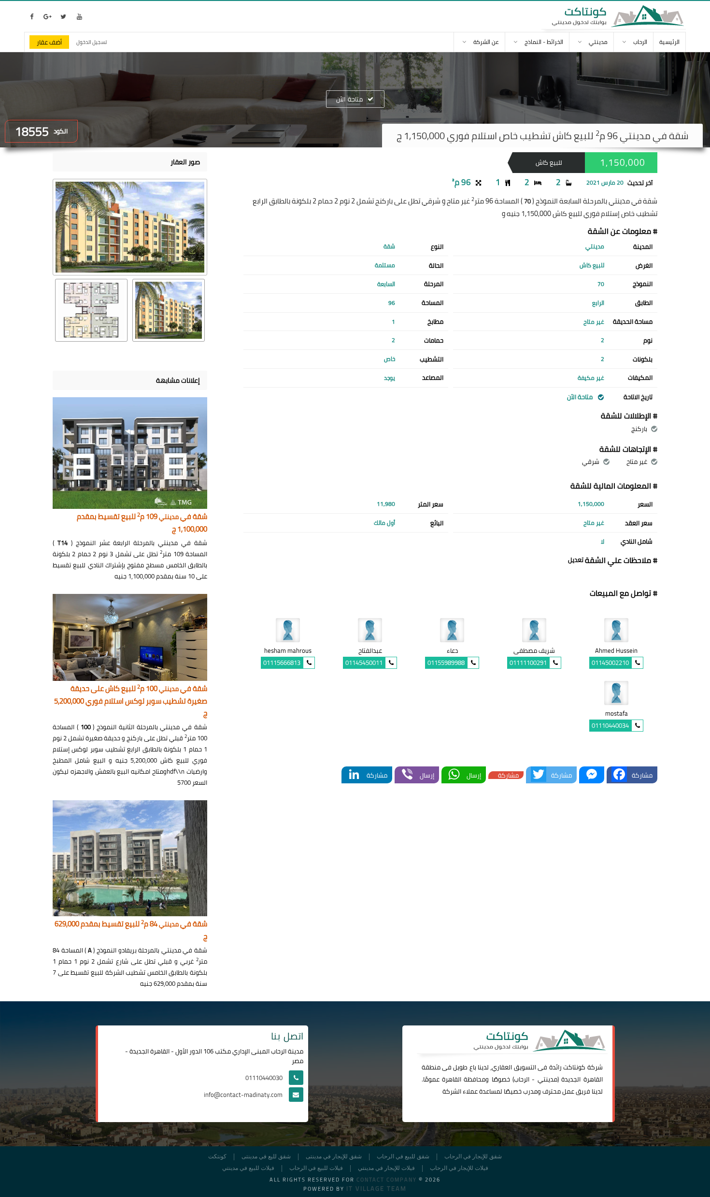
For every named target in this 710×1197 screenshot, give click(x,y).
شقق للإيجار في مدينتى (334, 1157)
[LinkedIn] (354, 774)
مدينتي (547, 1079)
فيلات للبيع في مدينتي (248, 1168)
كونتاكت (574, 1067)
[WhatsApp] (454, 774)
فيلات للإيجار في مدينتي (386, 1168)
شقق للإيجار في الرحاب (473, 1157)
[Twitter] (538, 774)
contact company (386, 1179)
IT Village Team (376, 1188)
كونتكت (217, 1157)
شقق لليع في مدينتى (266, 1157)
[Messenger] (591, 774)
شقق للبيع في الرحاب (403, 1157)
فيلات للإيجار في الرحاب (459, 1168)
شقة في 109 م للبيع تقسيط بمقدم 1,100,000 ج (142, 523)
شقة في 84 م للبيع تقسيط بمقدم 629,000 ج (131, 930)
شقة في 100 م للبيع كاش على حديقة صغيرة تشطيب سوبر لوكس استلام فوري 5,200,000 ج (130, 701)
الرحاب (521, 1079)
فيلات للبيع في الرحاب (316, 1168)
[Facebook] (619, 774)
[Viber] (407, 774)
